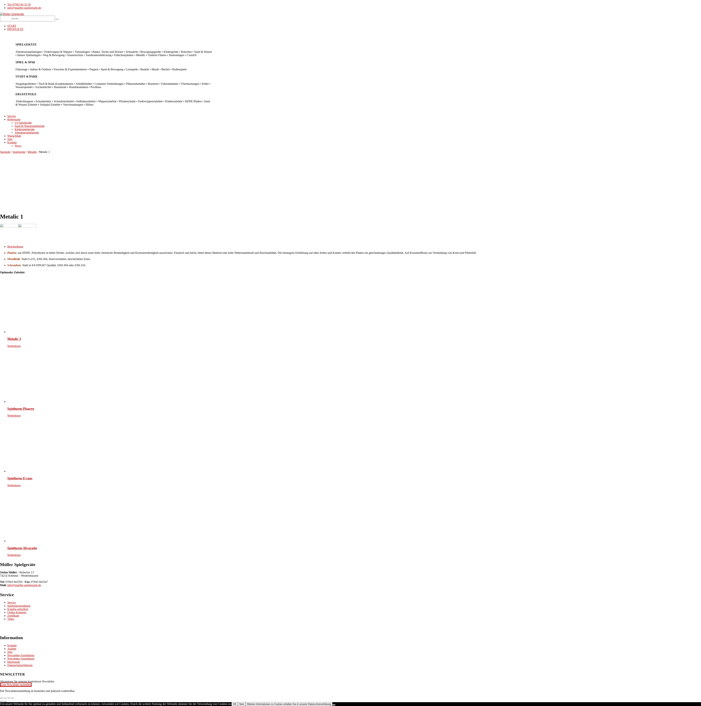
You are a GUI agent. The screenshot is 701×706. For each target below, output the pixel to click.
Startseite (5, 151)
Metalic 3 (14, 339)
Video (10, 618)
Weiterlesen (14, 346)
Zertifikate (13, 615)
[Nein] (333, 704)
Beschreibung (15, 246)
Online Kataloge (16, 612)
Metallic (32, 151)
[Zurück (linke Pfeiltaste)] (1, 701)
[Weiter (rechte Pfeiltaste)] (5, 701)
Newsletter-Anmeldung (20, 655)
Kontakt (12, 645)
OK (234, 704)
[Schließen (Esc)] (12, 698)
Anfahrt (11, 648)
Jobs (9, 652)
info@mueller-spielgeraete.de (24, 585)
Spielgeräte (19, 151)
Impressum (13, 661)
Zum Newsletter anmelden (16, 684)
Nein (241, 704)
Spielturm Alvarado (22, 548)
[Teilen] (8, 698)
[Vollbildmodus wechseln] (5, 698)
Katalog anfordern (17, 609)
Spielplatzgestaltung (18, 605)
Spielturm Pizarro (20, 409)
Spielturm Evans (19, 478)
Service (11, 602)
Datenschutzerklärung (19, 665)
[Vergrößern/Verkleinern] (1, 698)
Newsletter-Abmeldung (20, 658)
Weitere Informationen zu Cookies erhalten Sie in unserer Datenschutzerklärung (289, 704)
